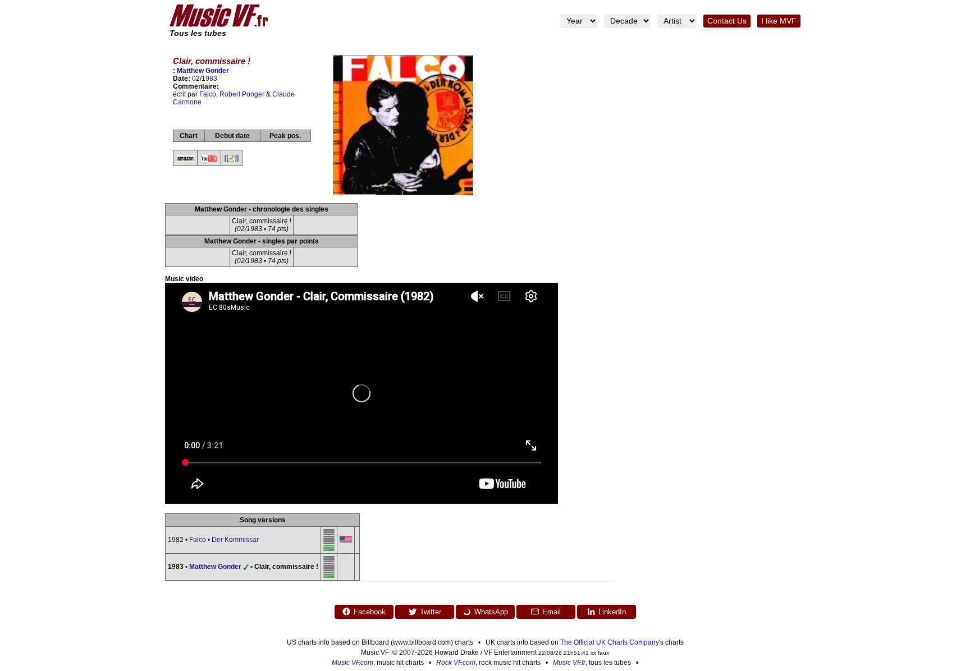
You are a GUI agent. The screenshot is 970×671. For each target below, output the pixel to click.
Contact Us (727, 21)
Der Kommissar (235, 540)
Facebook (370, 612)
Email (551, 612)
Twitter (430, 612)
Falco (207, 94)
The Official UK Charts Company (609, 642)
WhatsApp (491, 612)
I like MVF (779, 21)
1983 (209, 78)
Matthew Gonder (203, 71)
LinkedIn (612, 612)
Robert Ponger (241, 94)
